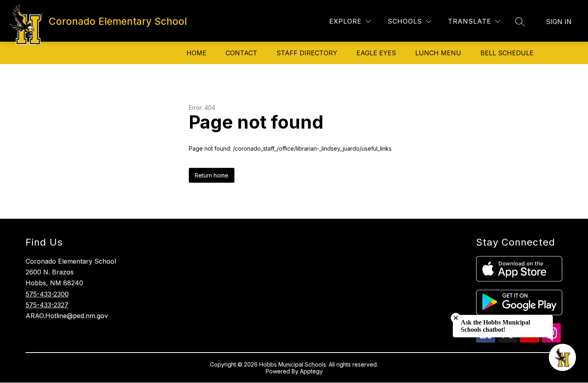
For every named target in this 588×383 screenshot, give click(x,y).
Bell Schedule (507, 53)
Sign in (559, 22)
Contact (241, 53)
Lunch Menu (438, 53)
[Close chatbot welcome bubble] (456, 318)
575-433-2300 (47, 294)
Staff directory (306, 53)
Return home (211, 175)
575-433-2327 (47, 305)
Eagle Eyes (376, 53)
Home (196, 53)
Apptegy (311, 371)
